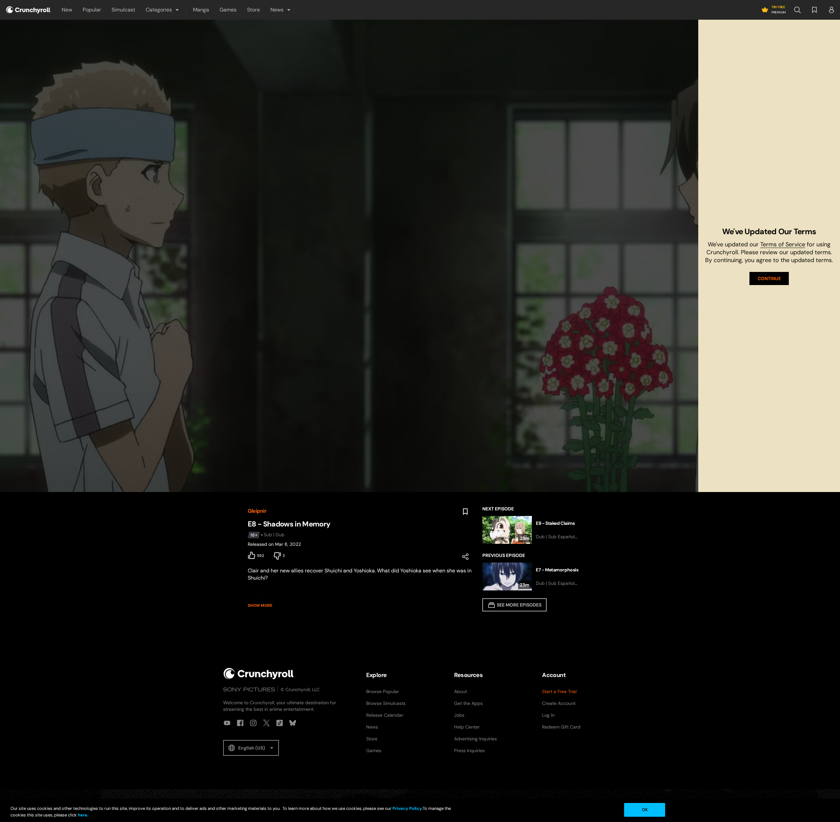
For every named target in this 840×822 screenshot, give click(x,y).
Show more (260, 605)
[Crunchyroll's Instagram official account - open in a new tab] (253, 723)
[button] (162, 10)
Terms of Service (782, 244)
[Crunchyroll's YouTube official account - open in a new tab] (227, 723)
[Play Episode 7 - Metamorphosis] (537, 576)
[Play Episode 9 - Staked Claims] (537, 530)
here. (82, 815)
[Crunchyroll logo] (28, 10)
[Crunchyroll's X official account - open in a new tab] (266, 723)
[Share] (465, 556)
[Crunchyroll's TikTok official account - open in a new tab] (280, 723)
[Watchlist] (814, 10)
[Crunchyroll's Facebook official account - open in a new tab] (240, 723)
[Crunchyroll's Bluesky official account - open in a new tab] (293, 723)
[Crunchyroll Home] (258, 674)
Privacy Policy (407, 808)
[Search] (797, 10)
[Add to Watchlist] (465, 511)
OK (645, 809)
